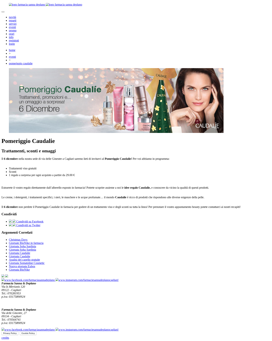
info (11, 37)
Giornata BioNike (19, 269)
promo (12, 30)
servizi (12, 23)
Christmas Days (18, 239)
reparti (12, 20)
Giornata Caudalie (19, 253)
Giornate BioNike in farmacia (26, 243)
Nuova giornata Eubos (22, 266)
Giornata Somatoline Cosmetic (27, 263)
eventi (12, 27)
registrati (14, 40)
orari (11, 33)
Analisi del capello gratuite (24, 259)
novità (12, 17)
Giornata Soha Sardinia (22, 246)
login (12, 43)
